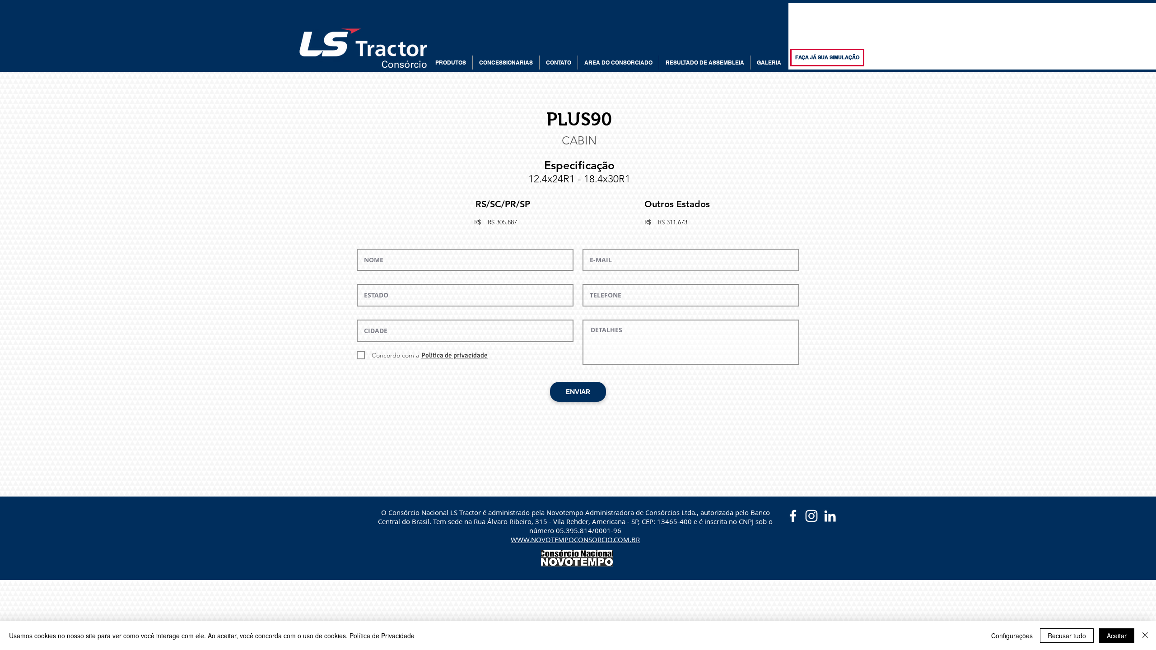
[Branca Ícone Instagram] (811, 516)
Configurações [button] (1012, 635)
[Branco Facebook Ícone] (793, 516)
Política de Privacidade (382, 635)
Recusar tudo (1067, 635)
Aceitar (1117, 635)
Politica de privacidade (454, 355)
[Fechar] (1145, 635)
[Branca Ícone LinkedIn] (830, 516)
